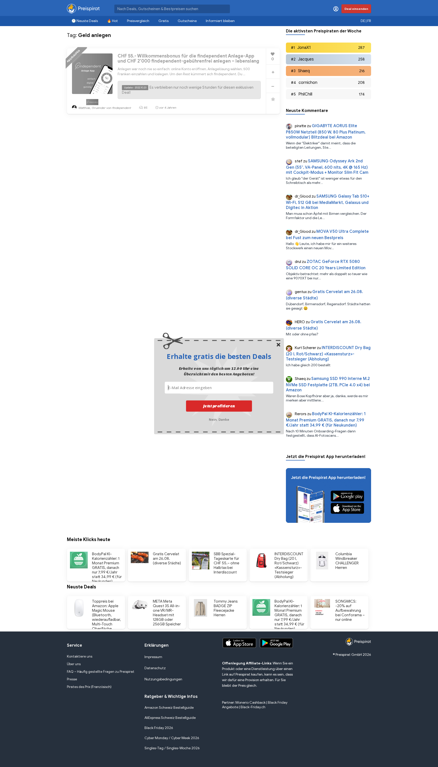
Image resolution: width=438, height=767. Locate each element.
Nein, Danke (219, 419)
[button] (219, 356)
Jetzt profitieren (219, 406)
